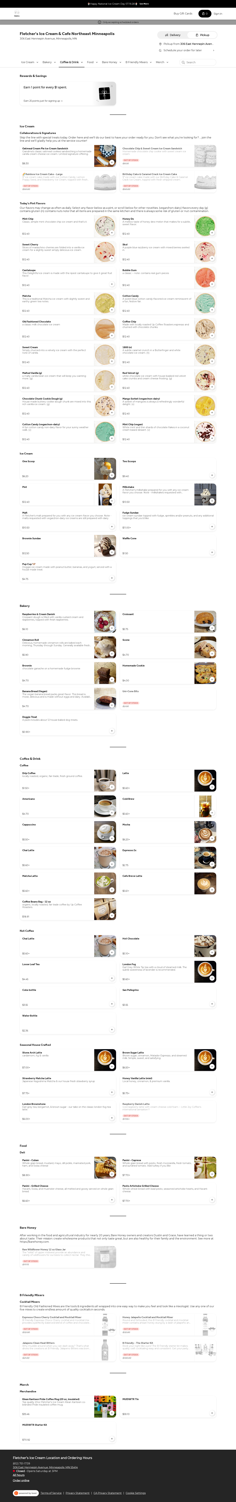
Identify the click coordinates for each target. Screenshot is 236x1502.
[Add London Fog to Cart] (212, 978)
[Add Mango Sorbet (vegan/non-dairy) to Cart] (212, 412)
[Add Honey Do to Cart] (212, 232)
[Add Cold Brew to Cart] (212, 812)
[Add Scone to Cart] (212, 653)
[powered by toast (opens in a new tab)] (25, 1493)
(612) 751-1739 (21, 1463)
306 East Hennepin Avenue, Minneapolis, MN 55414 (45, 1467)
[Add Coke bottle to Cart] (111, 1003)
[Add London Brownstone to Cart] (111, 1117)
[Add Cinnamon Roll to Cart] (111, 653)
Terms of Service (51, 1493)
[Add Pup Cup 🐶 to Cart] (111, 578)
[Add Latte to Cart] (212, 787)
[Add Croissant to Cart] (212, 628)
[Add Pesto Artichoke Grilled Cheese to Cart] (212, 1199)
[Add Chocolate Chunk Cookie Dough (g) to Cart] (111, 412)
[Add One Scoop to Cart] (111, 475)
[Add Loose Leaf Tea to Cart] (111, 978)
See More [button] (144, 3)
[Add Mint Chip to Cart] (111, 232)
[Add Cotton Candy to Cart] (212, 309)
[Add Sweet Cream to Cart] (111, 361)
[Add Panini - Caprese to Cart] (212, 1174)
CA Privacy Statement (108, 1493)
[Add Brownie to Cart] (111, 679)
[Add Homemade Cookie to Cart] (212, 679)
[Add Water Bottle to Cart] (111, 1029)
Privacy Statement (78, 1493)
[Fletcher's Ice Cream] (17, 14)
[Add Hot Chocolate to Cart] (212, 952)
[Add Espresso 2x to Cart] (212, 864)
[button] (30, 62)
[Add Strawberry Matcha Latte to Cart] (111, 1092)
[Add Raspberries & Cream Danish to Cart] (111, 628)
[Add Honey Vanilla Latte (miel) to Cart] (212, 1092)
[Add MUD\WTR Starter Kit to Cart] (111, 1438)
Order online (21, 1480)
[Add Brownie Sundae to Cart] (111, 552)
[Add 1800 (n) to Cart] (212, 361)
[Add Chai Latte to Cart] (111, 864)
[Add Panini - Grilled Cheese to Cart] (111, 1199)
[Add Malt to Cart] (111, 526)
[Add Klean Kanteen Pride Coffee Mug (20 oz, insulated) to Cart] (111, 1413)
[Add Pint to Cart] (111, 500)
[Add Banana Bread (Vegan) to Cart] (111, 705)
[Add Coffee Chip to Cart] (212, 335)
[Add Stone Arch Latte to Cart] (111, 1066)
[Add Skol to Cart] (212, 258)
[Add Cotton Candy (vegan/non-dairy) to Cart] (111, 438)
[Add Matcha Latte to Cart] (111, 889)
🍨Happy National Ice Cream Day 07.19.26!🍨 (112, 3)
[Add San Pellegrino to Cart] (212, 1003)
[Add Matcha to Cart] (111, 309)
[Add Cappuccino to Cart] (111, 838)
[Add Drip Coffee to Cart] (111, 787)
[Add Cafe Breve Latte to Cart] (212, 889)
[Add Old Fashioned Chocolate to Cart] (111, 335)
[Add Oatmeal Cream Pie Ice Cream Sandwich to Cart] (111, 162)
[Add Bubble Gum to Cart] (212, 284)
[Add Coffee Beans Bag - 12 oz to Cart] (111, 915)
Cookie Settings (136, 1493)
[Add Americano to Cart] (111, 812)
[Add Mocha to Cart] (212, 838)
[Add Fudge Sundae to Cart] (212, 526)
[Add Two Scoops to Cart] (212, 475)
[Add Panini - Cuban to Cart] (111, 1174)
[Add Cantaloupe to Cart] (111, 284)
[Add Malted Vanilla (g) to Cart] (111, 386)
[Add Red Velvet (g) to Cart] (212, 386)
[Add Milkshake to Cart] (212, 500)
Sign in (218, 13)
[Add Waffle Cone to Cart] (212, 552)
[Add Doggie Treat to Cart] (111, 730)
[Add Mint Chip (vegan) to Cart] (212, 438)
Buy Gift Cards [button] (183, 13)
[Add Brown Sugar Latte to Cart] (212, 1066)
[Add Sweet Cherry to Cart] (111, 258)
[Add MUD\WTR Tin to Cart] (212, 1413)
